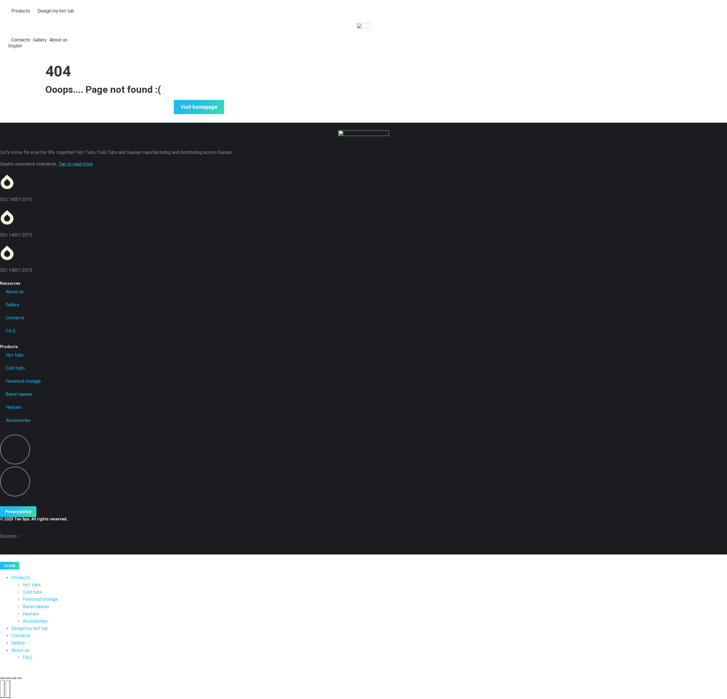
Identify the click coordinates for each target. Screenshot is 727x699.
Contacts (15, 318)
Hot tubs (15, 355)
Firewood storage (23, 381)
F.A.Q (10, 331)
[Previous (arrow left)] (2, 689)
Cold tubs (15, 368)
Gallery (12, 304)
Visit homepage (199, 107)
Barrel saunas (19, 394)
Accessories (18, 420)
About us (15, 291)
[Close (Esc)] (2, 678)
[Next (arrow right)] (8, 689)
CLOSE (9, 566)
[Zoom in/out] (19, 678)
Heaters (14, 407)
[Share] (8, 678)
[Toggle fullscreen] (13, 678)
